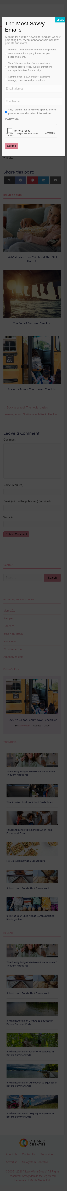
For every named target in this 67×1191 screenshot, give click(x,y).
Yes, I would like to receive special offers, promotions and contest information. (32, 111)
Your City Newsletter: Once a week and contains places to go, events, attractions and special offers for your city (30, 67)
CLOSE (60, 20)
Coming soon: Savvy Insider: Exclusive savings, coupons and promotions (29, 78)
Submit (11, 145)
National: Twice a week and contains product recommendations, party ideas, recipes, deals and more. (32, 53)
